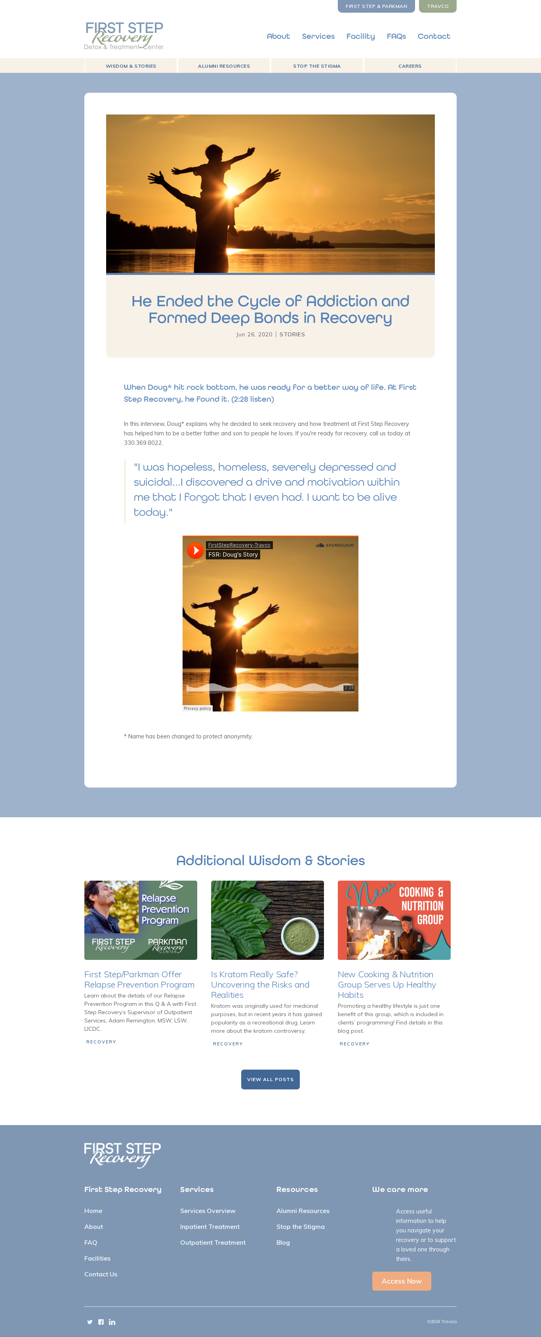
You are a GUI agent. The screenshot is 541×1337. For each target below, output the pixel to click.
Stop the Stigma (317, 66)
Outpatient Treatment (213, 1242)
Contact (434, 36)
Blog (283, 1242)
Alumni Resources (224, 66)
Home (93, 1211)
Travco (438, 6)
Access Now (402, 1281)
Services (318, 36)
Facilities (97, 1258)
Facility (361, 36)
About (278, 36)
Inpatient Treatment (210, 1226)
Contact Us (100, 1274)
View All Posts (270, 1079)
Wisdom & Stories (131, 66)
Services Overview (208, 1211)
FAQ (90, 1242)
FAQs (396, 36)
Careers (410, 66)
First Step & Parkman (376, 6)
